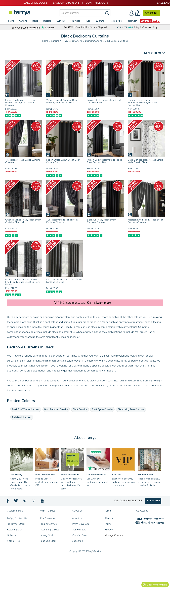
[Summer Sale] (150, 21)
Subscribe (77, 541)
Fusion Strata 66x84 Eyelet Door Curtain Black (63, 161)
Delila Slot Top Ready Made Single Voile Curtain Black (145, 161)
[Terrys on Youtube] (43, 501)
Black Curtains (80, 409)
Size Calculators (48, 518)
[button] (153, 53)
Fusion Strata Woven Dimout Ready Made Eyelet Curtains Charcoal (20, 103)
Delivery (11, 535)
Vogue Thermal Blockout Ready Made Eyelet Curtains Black (62, 101)
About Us (77, 518)
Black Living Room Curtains (131, 409)
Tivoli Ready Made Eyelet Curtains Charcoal (22, 161)
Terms (108, 524)
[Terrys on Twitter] (16, 501)
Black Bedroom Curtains (56, 409)
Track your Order (16, 524)
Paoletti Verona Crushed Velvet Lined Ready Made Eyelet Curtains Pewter (23, 282)
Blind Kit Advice (48, 524)
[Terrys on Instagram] (34, 501)
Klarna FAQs (13, 541)
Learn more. (103, 302)
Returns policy (14, 529)
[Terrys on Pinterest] (25, 501)
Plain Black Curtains (21, 417)
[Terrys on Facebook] (7, 501)
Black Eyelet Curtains (102, 409)
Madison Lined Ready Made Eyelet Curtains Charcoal (145, 221)
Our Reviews (79, 529)
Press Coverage (80, 524)
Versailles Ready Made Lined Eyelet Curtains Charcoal (64, 281)
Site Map (109, 518)
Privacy (109, 529)
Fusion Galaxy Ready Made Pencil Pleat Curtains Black (104, 161)
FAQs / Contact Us (17, 518)
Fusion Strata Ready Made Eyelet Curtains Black (104, 101)
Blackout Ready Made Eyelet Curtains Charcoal (101, 221)
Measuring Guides (49, 529)
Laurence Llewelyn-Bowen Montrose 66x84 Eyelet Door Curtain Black (143, 103)
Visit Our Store (80, 535)
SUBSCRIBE (153, 500)
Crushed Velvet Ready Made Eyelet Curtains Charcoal (23, 221)
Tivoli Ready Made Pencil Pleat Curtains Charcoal (62, 221)
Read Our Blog (48, 541)
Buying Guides (47, 535)
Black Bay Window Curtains (25, 409)
